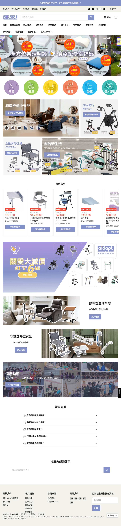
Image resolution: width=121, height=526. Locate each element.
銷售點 (5, 505)
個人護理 (27, 25)
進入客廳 (95, 317)
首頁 (5, 25)
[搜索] (91, 17)
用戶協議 (28, 501)
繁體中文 (113, 9)
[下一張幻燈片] (114, 55)
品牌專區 (32, 32)
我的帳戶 (6, 9)
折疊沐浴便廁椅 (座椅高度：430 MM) (66, 219)
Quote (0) (119, 392)
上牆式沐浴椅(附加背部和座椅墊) (40, 219)
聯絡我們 (43, 9)
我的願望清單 (16, 9)
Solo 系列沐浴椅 (12, 218)
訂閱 (96, 508)
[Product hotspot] (61, 341)
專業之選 (102, 25)
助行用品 (65, 25)
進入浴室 (21, 350)
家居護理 (40, 25)
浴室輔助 (52, 25)
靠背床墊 (84, 218)
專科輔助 (7, 32)
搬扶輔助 (77, 25)
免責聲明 (28, 508)
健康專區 (19, 32)
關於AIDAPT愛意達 (10, 498)
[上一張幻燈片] (6, 55)
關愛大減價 (15, 25)
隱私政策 (28, 505)
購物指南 (26, 9)
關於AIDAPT (46, 32)
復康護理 (90, 25)
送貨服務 (35, 9)
